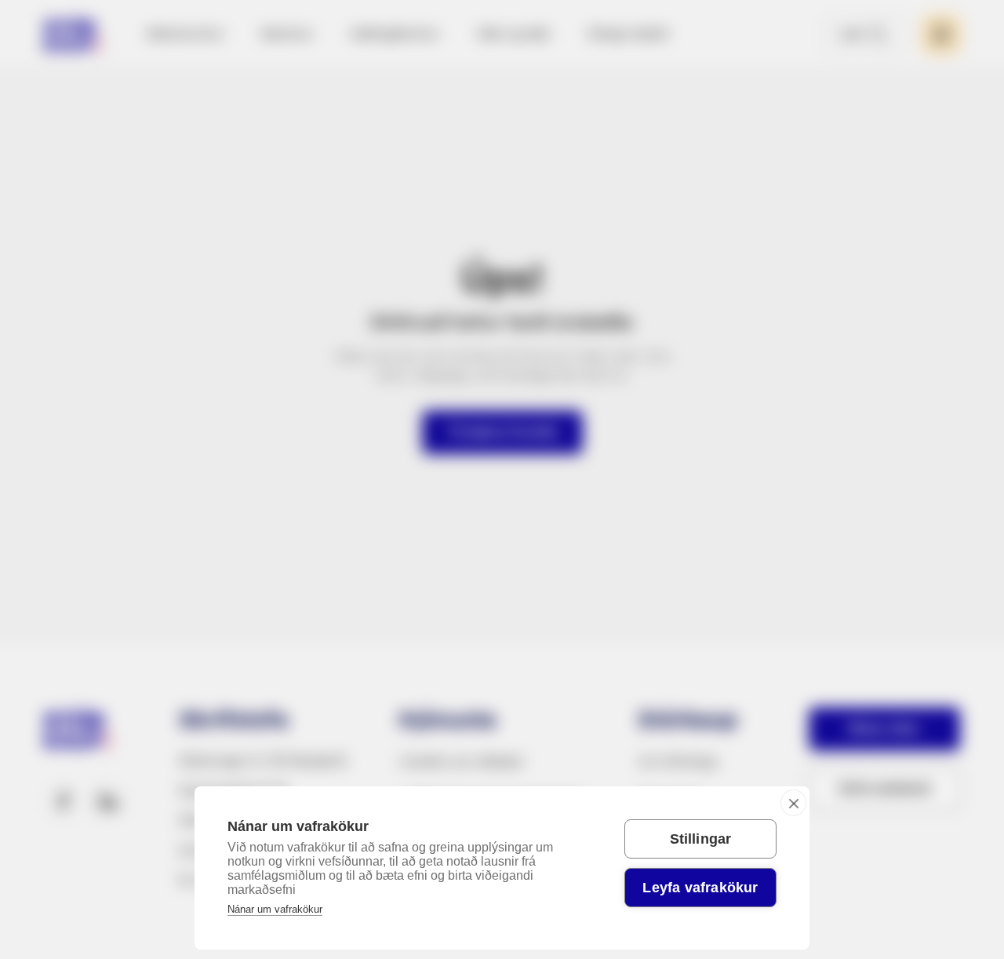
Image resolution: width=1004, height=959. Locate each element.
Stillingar (701, 839)
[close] (793, 802)
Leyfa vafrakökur (700, 887)
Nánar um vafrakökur (274, 909)
